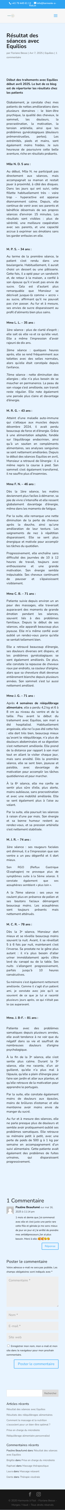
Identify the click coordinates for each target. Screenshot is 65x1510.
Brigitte (10, 1460)
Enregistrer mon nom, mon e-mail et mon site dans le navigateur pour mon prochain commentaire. (31, 1350)
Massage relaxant (29, 1471)
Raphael (11, 1466)
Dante (9, 1477)
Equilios (49, 53)
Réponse (50, 1246)
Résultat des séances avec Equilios (25, 1409)
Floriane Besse (19, 53)
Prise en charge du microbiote (23, 1430)
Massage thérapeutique (35, 1466)
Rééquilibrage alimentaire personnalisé (28, 1435)
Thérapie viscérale (30, 1477)
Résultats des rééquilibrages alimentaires (29, 1415)
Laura (9, 1471)
